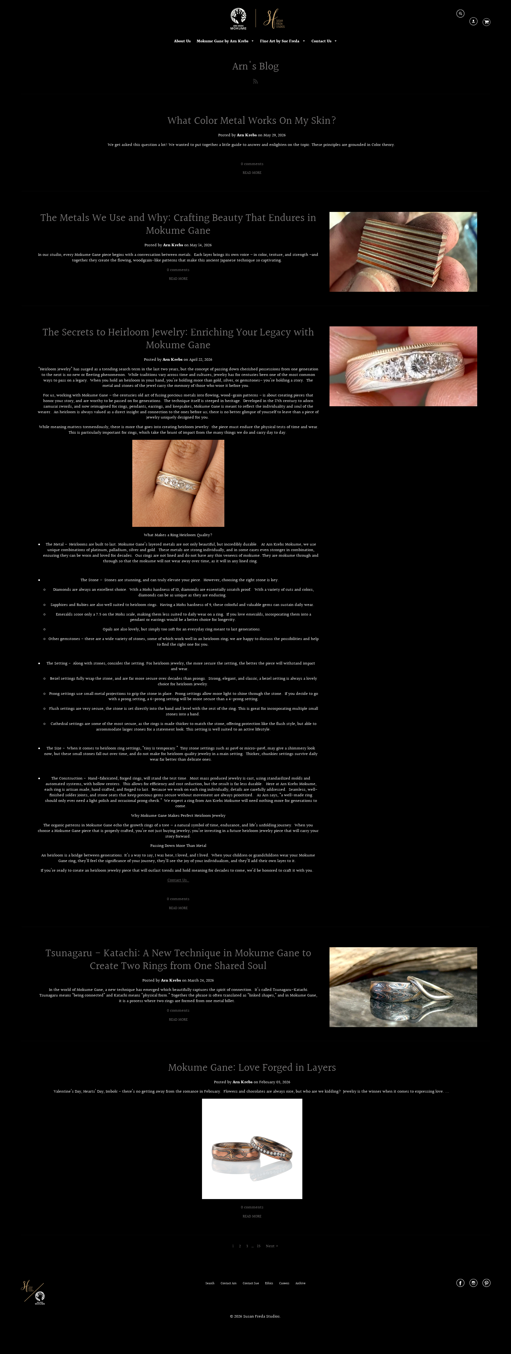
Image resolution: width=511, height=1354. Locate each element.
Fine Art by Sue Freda (280, 41)
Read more (252, 173)
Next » (272, 1246)
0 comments (252, 164)
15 (259, 1246)
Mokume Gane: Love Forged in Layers (252, 1068)
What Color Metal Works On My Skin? (252, 121)
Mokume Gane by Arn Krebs (223, 41)
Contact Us (321, 41)
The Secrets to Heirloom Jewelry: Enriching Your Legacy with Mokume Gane (178, 339)
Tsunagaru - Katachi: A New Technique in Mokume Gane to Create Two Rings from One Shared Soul (178, 960)
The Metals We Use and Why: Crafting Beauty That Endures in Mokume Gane (178, 224)
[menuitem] (182, 41)
